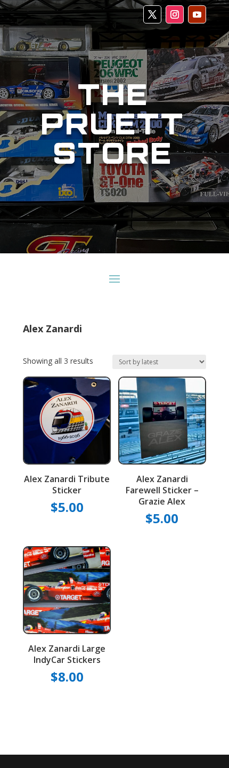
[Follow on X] (152, 14)
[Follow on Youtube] (197, 14)
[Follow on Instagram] (175, 14)
